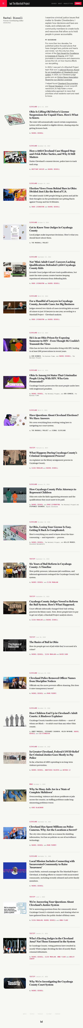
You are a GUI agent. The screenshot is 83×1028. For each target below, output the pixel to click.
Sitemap (49, 1014)
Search (54, 3)
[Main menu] (3, 3)
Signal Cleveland (56, 86)
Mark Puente (51, 693)
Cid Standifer (44, 733)
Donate (78, 3)
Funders (57, 1014)
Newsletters (68, 3)
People (32, 1014)
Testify (32, 448)
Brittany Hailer (38, 169)
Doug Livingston (38, 207)
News (31, 784)
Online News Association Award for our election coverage (61, 78)
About (60, 3)
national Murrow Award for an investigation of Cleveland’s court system (62, 72)
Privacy (40, 1014)
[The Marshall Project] (19, 3)
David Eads (63, 654)
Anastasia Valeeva (52, 770)
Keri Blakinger (37, 807)
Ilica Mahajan (37, 468)
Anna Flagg (63, 920)
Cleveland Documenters (68, 83)
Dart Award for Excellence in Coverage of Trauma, (62, 54)
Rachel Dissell (37, 133)
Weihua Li (66, 770)
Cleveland (33, 106)
